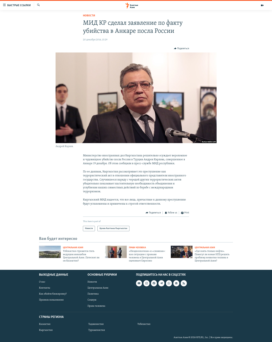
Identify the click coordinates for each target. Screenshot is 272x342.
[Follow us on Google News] (176, 283)
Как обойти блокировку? (53, 294)
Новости (89, 15)
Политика (93, 294)
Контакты (44, 288)
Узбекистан (143, 324)
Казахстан (45, 324)
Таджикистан (96, 324)
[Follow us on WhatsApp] (169, 283)
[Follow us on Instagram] (146, 283)
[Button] (181, 48)
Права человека (137, 247)
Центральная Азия (73, 247)
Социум (92, 300)
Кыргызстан (46, 330)
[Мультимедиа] (262, 5)
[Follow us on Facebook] (154, 283)
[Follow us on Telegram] (161, 283)
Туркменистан (96, 330)
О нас (42, 282)
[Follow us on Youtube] (139, 283)
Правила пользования (51, 300)
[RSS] (184, 283)
